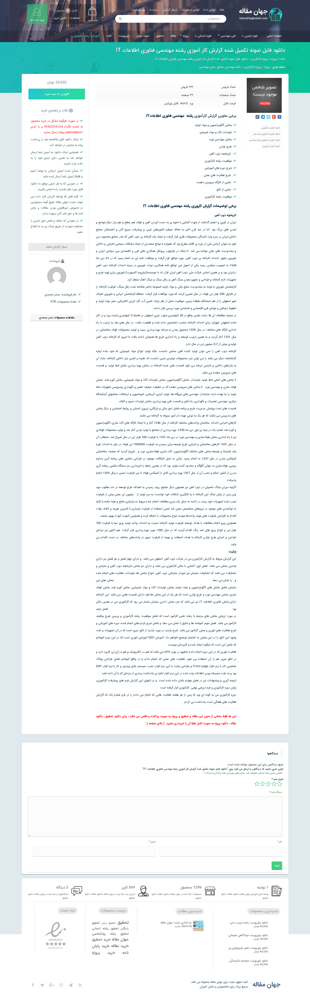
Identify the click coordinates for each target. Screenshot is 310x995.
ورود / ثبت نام (37, 20)
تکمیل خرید (60, 18)
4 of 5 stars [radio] (262, 783)
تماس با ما (209, 10)
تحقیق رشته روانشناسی (110, 933)
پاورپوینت (124, 36)
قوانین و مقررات (190, 10)
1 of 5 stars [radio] (279, 783)
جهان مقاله (120, 939)
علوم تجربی (251, 36)
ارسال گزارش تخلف (57, 247)
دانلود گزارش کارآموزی (270, 128)
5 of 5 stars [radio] (256, 783)
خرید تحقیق (101, 939)
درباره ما (154, 10)
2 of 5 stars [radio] (273, 783)
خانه (222, 10)
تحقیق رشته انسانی (105, 928)
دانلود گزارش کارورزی (271, 146)
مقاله (173, 36)
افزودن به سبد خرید (56, 94)
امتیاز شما (277, 779)
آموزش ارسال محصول (86, 36)
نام (279, 842)
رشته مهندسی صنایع (229, 67)
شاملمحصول (67, 10)
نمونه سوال (142, 36)
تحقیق (160, 36)
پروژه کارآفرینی (259, 59)
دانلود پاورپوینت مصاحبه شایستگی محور (247, 961)
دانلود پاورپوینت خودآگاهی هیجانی (248, 935)
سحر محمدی (46, 317)
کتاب (109, 36)
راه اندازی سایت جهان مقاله (176, 923)
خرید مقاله (120, 946)
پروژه (186, 36)
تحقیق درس (109, 923)
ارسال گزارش (170, 10)
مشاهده (75, 18)
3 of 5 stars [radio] (268, 783)
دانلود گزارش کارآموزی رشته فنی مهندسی (266, 134)
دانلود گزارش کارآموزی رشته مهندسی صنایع (264, 141)
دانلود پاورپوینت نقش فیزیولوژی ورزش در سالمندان (247, 948)
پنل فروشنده (138, 10)
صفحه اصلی (274, 36)
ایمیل (152, 842)
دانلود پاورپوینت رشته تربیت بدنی (249, 923)
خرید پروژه (103, 953)
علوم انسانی (205, 36)
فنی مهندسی (228, 36)
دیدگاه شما (275, 792)
